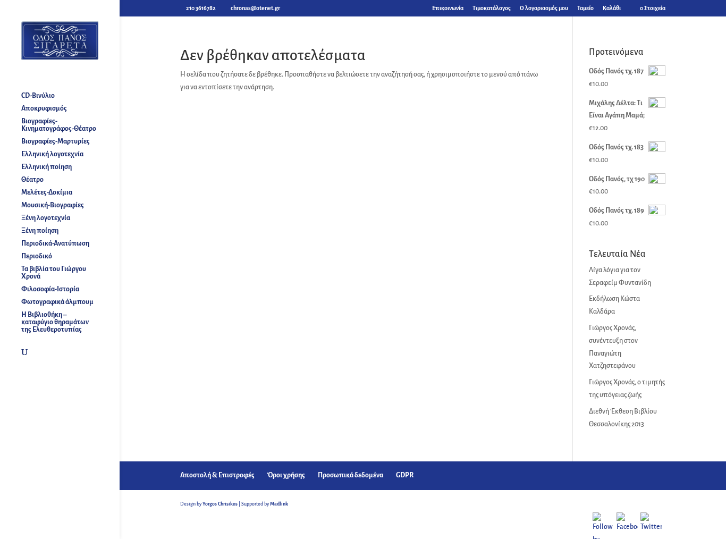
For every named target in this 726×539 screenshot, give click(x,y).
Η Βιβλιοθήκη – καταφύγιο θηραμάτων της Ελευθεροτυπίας (55, 322)
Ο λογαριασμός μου (544, 8)
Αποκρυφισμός (44, 108)
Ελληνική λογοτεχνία (52, 154)
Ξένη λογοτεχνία (45, 218)
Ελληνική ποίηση (46, 167)
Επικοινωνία (447, 8)
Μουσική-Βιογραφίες (52, 205)
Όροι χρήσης (286, 475)
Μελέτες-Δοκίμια (46, 192)
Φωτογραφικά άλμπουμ (57, 302)
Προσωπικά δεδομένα (350, 475)
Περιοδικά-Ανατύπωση (55, 243)
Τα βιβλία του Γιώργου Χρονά (53, 272)
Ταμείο (585, 8)
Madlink (279, 504)
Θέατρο (32, 179)
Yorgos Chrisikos (220, 504)
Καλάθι (612, 8)
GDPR (404, 475)
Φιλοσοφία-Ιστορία (50, 289)
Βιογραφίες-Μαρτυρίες (55, 141)
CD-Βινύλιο (38, 95)
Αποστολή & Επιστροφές (217, 475)
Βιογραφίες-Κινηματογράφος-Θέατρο (58, 124)
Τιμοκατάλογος (491, 8)
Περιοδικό (36, 256)
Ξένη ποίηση (39, 230)
